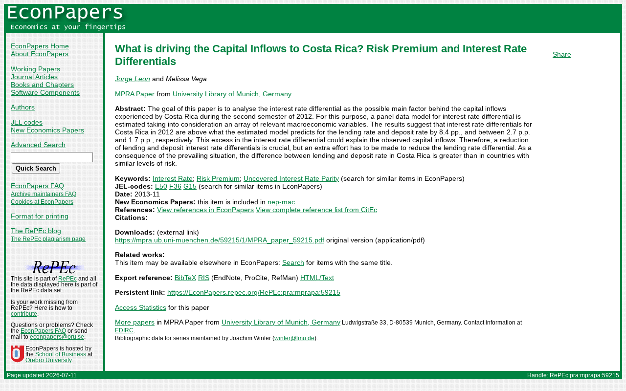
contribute (24, 314)
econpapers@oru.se (57, 337)
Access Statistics (140, 307)
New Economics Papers (47, 130)
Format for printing (39, 216)
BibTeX (185, 278)
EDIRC (124, 330)
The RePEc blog (36, 231)
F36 (175, 186)
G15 (190, 186)
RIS (203, 278)
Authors (23, 107)
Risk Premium (218, 178)
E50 (161, 186)
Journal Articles (34, 77)
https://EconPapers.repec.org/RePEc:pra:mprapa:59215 (253, 292)
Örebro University (48, 360)
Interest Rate (173, 178)
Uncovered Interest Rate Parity (291, 178)
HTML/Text (317, 278)
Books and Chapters (42, 84)
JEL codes (27, 122)
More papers (135, 322)
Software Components (45, 92)
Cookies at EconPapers (42, 202)
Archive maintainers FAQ (43, 194)
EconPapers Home (40, 46)
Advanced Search (38, 145)
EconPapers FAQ (37, 186)
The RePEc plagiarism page (48, 239)
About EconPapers (39, 54)
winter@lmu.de (294, 338)
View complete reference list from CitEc (316, 210)
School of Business (60, 354)
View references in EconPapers (205, 210)
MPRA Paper (135, 94)
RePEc (67, 279)
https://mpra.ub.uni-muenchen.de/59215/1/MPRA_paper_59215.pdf (219, 240)
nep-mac (281, 202)
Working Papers (35, 69)
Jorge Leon (132, 79)
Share (562, 54)
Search (293, 262)
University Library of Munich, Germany (232, 94)
